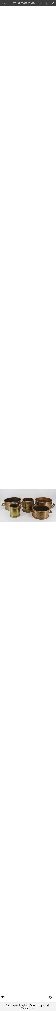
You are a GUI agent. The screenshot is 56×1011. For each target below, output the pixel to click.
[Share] (46, 3)
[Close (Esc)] (53, 3)
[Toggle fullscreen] (40, 3)
